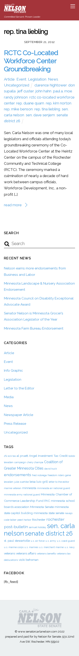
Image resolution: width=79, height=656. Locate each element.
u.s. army (50, 540)
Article (9, 79)
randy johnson (16, 97)
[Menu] (72, 6)
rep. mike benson (18, 109)
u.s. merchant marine (51, 547)
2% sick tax (10, 456)
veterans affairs (26, 553)
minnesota (29, 488)
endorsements (17, 474)
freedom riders (56, 475)
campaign (20, 462)
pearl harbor (24, 519)
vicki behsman (28, 559)
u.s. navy (70, 547)
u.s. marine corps (13, 547)
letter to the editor (59, 481)
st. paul (9, 540)
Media (9, 397)
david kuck (50, 468)
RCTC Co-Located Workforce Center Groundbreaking (31, 61)
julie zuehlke (21, 481)
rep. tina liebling (47, 109)
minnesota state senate (49, 513)
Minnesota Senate (42, 507)
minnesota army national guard (22, 494)
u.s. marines (31, 547)
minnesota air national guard (53, 488)
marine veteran (12, 488)
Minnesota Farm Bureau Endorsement (33, 328)
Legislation (37, 79)
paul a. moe (62, 91)
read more (13, 205)
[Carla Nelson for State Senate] (15, 11)
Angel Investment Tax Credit (48, 455)
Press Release (15, 424)
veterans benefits (46, 553)
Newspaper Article (18, 415)
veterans (9, 553)
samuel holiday (37, 527)
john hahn (43, 91)
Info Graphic (13, 371)
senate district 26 (49, 533)
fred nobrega (39, 475)
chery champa (35, 462)
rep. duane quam (30, 103)
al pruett (22, 455)
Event (21, 79)
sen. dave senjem (40, 115)
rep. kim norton (58, 103)
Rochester (38, 519)
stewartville (22, 540)
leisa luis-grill (39, 481)
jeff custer (25, 91)
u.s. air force (38, 540)
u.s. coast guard (66, 540)
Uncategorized (16, 85)
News (53, 79)
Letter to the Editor (19, 388)
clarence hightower (50, 85)
